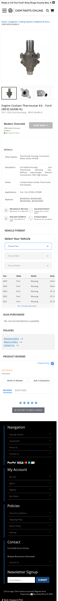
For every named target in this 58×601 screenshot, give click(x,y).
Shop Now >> (40, 123)
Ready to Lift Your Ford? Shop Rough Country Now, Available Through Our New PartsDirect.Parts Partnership (25, 2)
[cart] (52, 10)
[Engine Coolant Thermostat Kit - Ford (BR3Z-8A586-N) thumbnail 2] (25, 91)
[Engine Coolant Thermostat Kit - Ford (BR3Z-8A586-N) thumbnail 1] (9, 91)
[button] (28, 57)
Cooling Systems (26, 22)
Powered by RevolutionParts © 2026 (36, 592)
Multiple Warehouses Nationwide (21, 555)
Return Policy (15, 524)
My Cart (12, 475)
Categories (12, 22)
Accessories (14, 439)
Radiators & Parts (41, 22)
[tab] (15, 379)
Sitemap (13, 531)
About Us (13, 446)
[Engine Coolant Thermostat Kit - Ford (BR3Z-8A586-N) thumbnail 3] (42, 91)
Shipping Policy (11, 337)
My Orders (14, 494)
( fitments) (28, 304)
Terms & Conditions (18, 511)
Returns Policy (11, 340)
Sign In (12, 481)
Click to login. (9, 590)
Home (4, 22)
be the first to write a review (28, 408)
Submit (42, 578)
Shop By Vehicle (16, 433)
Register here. (40, 590)
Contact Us (9, 343)
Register (12, 488)
